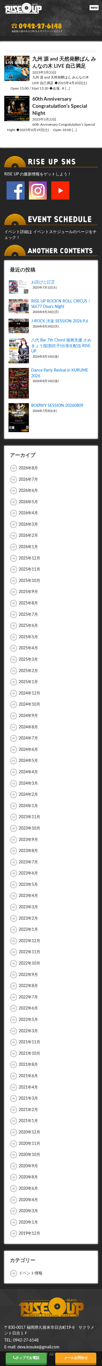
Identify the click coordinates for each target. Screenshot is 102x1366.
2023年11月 (29, 817)
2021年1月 (28, 1121)
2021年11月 (29, 1042)
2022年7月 (28, 997)
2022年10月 (29, 963)
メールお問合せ (76, 1357)
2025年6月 (28, 626)
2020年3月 (28, 1211)
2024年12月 (29, 693)
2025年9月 (28, 592)
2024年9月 (28, 716)
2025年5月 (28, 637)
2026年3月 (28, 524)
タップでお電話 (27, 1357)
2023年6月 (28, 873)
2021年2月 (28, 1110)
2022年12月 (29, 941)
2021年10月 (29, 1054)
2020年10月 (29, 1155)
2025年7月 (28, 615)
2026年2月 (28, 536)
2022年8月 (28, 986)
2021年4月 (28, 1087)
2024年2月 (28, 795)
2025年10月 (29, 581)
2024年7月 (28, 738)
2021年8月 (28, 1065)
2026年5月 (28, 502)
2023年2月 (28, 919)
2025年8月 (28, 603)
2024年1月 (28, 806)
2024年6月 (28, 750)
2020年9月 (28, 1166)
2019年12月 (29, 1234)
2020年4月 (28, 1200)
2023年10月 (29, 828)
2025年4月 (28, 648)
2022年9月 (28, 975)
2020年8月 (28, 1177)
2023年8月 (28, 851)
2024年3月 (28, 783)
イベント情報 (30, 1273)
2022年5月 (28, 1020)
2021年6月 (28, 1076)
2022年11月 (29, 952)
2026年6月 (28, 491)
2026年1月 (28, 547)
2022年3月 (28, 1031)
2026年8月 (28, 468)
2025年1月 (28, 682)
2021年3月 (28, 1098)
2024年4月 (28, 772)
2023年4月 (28, 896)
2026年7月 (28, 480)
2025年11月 (29, 569)
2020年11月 (29, 1144)
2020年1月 (28, 1222)
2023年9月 (28, 840)
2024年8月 (28, 727)
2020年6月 (28, 1189)
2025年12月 (29, 558)
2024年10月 (29, 704)
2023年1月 (28, 930)
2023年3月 (28, 907)
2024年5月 (28, 761)
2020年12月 (29, 1132)
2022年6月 (28, 1008)
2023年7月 (28, 862)
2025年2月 (28, 671)
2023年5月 (28, 885)
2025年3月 (28, 660)
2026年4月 (28, 513)
